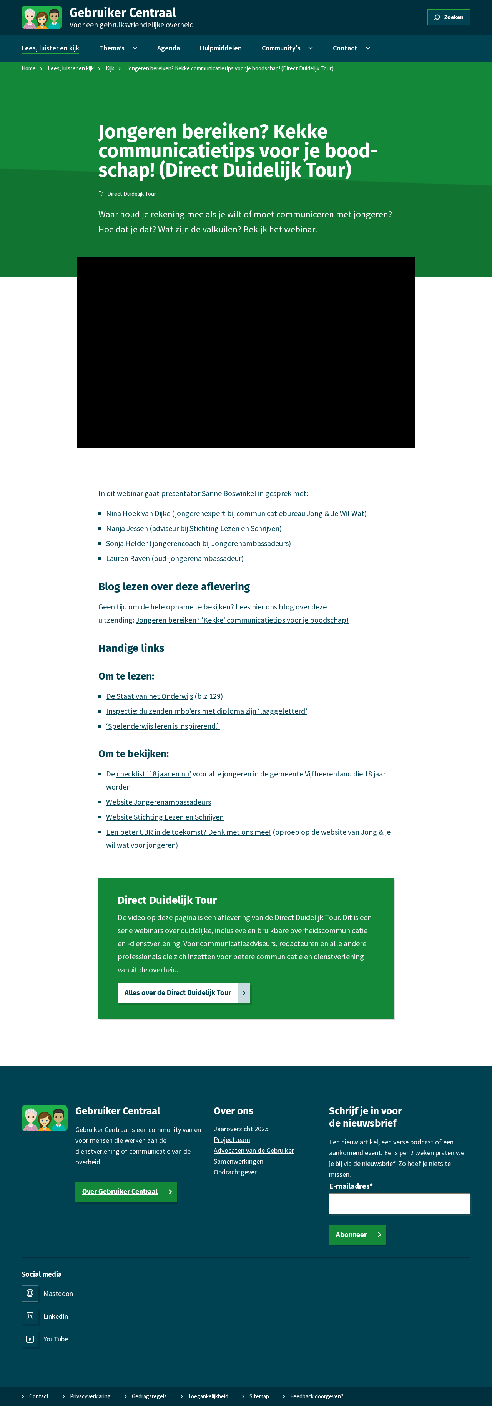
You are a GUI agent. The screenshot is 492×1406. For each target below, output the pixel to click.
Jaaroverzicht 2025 (241, 1128)
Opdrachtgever (235, 1171)
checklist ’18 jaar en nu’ (153, 773)
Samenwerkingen (238, 1161)
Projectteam (232, 1139)
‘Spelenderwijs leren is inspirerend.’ (163, 726)
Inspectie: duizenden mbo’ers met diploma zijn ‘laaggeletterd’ (206, 711)
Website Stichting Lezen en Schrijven (165, 817)
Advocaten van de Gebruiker (254, 1150)
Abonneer (351, 1235)
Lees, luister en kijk (71, 68)
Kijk (110, 68)
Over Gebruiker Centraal (120, 1191)
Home (29, 68)
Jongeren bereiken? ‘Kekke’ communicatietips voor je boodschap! (242, 620)
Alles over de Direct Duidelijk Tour (178, 993)
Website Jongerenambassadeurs (158, 802)
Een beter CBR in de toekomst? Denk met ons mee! (188, 832)
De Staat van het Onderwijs (149, 696)
